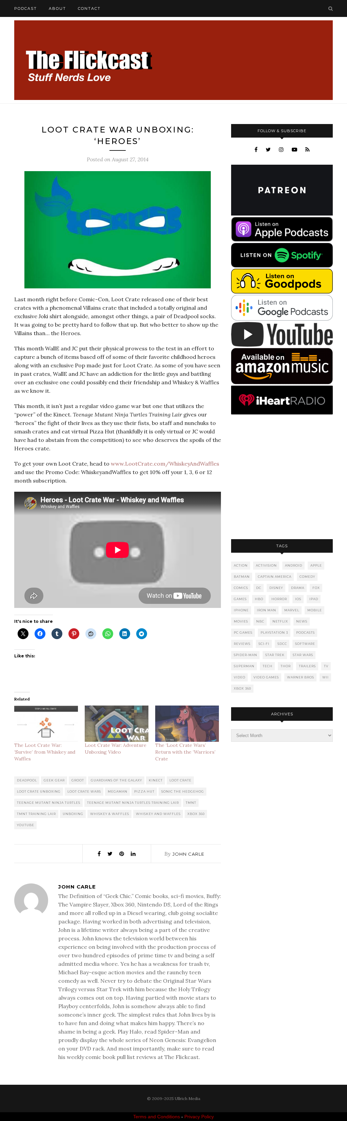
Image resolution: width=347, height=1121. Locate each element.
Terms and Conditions (156, 1116)
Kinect (156, 780)
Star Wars (303, 655)
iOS (298, 599)
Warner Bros (300, 677)
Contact (89, 8)
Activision (266, 565)
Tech (267, 666)
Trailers (307, 666)
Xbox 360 (196, 814)
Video (239, 677)
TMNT (191, 802)
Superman (244, 666)
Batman (242, 576)
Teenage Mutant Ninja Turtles (48, 802)
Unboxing (73, 814)
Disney (276, 588)
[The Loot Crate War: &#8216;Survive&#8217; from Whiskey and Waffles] (46, 724)
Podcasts (305, 632)
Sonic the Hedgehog (182, 791)
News (301, 621)
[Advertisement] (282, 477)
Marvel (291, 610)
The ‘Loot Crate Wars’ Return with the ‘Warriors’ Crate (185, 752)
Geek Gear (54, 780)
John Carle (188, 854)
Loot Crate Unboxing (39, 791)
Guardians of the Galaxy (116, 780)
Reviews (242, 644)
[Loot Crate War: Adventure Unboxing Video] (116, 724)
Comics (241, 588)
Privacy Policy (199, 1116)
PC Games (243, 632)
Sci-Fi (264, 644)
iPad (313, 599)
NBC (260, 621)
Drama (297, 588)
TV (326, 666)
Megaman (117, 791)
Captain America (274, 576)
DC (258, 588)
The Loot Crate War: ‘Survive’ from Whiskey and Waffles (44, 752)
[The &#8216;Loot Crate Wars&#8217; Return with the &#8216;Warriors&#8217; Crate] (187, 724)
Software (305, 644)
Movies (241, 621)
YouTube (25, 825)
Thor (286, 666)
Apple (316, 565)
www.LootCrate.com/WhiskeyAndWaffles (165, 463)
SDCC (282, 644)
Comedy (307, 576)
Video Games (266, 677)
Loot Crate (180, 780)
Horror (279, 599)
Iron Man (266, 610)
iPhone (241, 610)
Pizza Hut (144, 791)
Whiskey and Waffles (158, 814)
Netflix (280, 621)
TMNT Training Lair (36, 814)
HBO (259, 599)
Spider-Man (245, 655)
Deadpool (27, 780)
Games (240, 599)
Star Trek (275, 655)
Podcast (25, 8)
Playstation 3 (274, 632)
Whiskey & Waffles (109, 814)
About (57, 8)
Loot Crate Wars (84, 791)
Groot (78, 780)
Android (293, 565)
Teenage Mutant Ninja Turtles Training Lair (133, 802)
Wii (325, 677)
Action (241, 565)
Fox (316, 588)
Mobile (314, 610)
